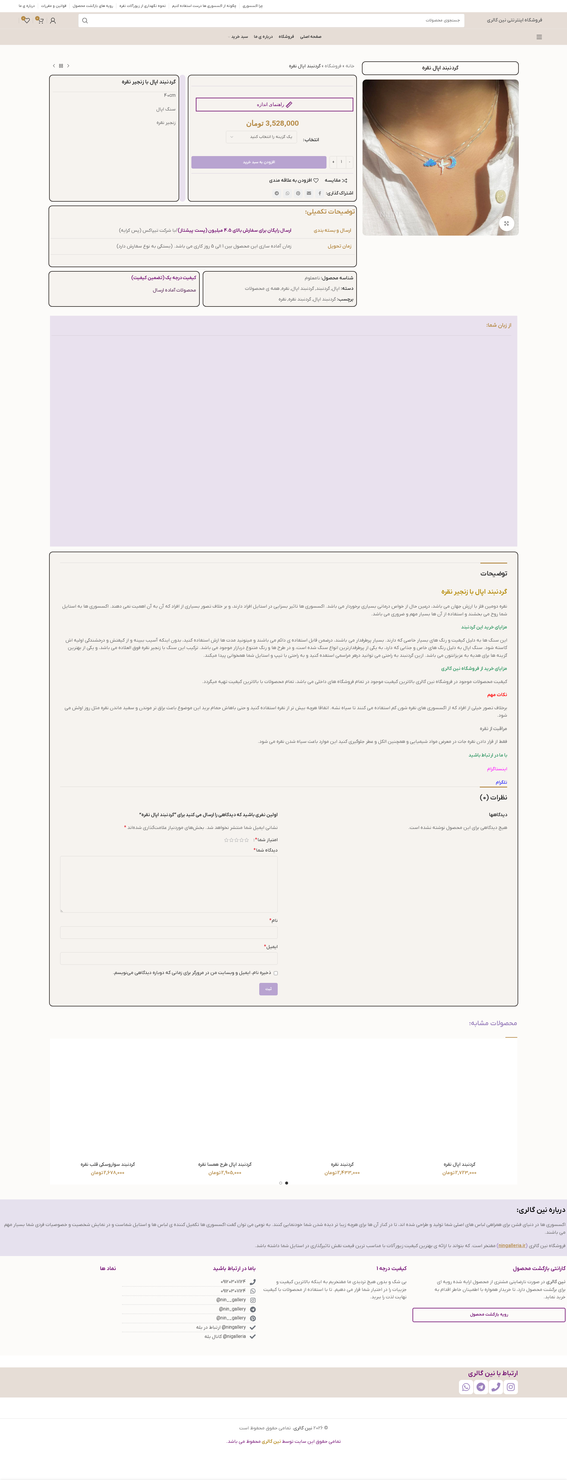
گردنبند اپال (302, 289)
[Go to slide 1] (286, 1183)
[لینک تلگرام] (276, 193)
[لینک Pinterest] (298, 193)
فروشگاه (333, 66)
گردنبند (323, 289)
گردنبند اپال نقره (459, 1165)
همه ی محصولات (262, 289)
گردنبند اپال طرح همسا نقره (225, 1165)
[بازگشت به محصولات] (61, 66)
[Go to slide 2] (280, 1183)
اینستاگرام (497, 769)
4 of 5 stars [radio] (231, 840)
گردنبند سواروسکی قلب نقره (108, 1165)
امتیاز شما (266, 840)
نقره (285, 289)
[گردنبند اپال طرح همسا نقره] (225, 1101)
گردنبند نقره (299, 299)
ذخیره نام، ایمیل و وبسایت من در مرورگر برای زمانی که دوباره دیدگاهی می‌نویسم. (192, 973)
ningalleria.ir (512, 1246)
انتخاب (312, 140)
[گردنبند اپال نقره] (459, 1101)
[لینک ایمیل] (308, 193)
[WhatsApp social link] (287, 193)
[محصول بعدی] (53, 66)
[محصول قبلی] (68, 66)
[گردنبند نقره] (342, 1101)
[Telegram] (481, 1387)
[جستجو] (85, 20)
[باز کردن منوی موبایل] (539, 37)
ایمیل (271, 947)
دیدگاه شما (266, 850)
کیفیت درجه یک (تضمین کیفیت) (163, 278)
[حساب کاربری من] (53, 21)
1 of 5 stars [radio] (246, 840)
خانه (350, 66)
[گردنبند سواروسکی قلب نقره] (107, 1101)
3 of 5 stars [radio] (236, 840)
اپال (336, 289)
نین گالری (302, 1428)
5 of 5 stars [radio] (226, 840)
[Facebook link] (319, 193)
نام (273, 921)
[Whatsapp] (466, 1387)
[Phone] (496, 1387)
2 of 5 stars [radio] (241, 840)
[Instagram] (511, 1387)
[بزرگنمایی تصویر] (506, 223)
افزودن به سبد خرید (259, 162)
